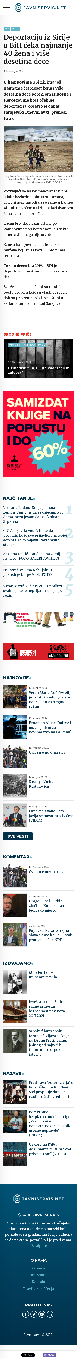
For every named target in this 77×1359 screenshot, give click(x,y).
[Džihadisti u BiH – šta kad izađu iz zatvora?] (38, 358)
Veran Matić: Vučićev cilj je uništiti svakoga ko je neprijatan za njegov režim (33, 590)
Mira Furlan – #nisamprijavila (43, 974)
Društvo (31, 345)
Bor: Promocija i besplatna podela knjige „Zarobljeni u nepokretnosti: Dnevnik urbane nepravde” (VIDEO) (49, 1123)
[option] (38, 149)
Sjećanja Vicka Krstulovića (41, 783)
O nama (38, 1268)
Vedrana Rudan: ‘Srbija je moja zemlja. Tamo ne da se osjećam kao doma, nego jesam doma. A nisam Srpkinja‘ (33, 514)
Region (15, 29)
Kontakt (39, 1282)
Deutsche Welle (17, 345)
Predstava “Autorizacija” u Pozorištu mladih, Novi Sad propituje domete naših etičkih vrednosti (51, 1089)
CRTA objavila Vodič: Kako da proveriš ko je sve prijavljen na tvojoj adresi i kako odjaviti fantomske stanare (35, 537)
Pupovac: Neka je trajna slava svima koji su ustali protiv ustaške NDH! (51, 935)
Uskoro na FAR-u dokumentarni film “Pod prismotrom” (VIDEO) (50, 1149)
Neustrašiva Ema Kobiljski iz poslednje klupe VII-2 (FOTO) (28, 572)
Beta (6, 29)
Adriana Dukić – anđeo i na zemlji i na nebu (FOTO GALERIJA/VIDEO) (33, 556)
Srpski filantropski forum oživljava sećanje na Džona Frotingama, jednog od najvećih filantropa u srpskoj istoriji (49, 1042)
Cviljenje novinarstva (47, 752)
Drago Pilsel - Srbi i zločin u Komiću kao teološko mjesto (46, 905)
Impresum (39, 1275)
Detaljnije (38, 1245)
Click (49, 1355)
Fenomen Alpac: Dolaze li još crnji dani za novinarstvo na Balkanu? (51, 727)
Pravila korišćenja (38, 1288)
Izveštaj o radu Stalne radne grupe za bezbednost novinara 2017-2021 (47, 1009)
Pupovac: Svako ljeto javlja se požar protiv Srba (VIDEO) (51, 815)
